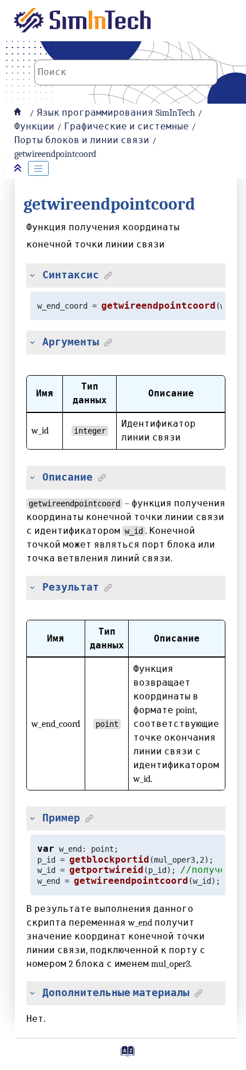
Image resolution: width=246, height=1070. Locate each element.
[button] (29, 275)
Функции (34, 126)
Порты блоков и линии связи (81, 140)
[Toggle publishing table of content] (38, 168)
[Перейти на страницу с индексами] (126, 1055)
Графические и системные (126, 126)
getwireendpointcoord (55, 154)
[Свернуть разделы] (18, 168)
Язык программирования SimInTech (116, 113)
